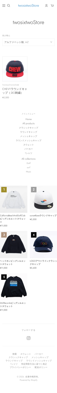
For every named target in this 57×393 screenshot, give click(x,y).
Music (28, 171)
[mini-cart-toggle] (52, 5)
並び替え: (6, 35)
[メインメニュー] (3, 5)
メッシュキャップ (28, 136)
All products (28, 123)
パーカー (28, 148)
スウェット (28, 144)
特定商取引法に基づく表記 (34, 363)
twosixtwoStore (28, 5)
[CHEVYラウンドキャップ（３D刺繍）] (14, 68)
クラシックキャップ (28, 127)
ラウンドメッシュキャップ (28, 140)
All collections (28, 159)
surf (28, 167)
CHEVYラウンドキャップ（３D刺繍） (14, 91)
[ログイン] (46, 5)
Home (29, 119)
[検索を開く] (8, 5)
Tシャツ (28, 153)
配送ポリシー (41, 367)
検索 (14, 353)
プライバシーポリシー (20, 367)
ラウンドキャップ (28, 131)
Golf (29, 163)
